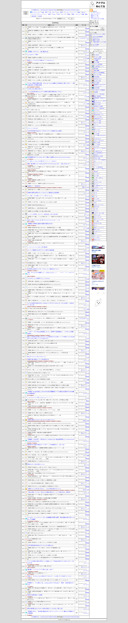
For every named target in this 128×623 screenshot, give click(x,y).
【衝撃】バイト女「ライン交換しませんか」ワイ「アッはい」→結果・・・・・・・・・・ (48, 409)
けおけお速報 (96, 190)
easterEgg (95, 179)
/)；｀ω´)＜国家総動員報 (98, 167)
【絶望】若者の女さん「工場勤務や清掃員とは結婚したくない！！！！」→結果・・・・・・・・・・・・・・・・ (45, 448)
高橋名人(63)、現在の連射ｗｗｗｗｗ (36, 464)
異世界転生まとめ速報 (98, 156)
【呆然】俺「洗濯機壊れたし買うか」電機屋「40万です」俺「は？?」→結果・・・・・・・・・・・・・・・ (44, 31)
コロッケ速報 (86, 103)
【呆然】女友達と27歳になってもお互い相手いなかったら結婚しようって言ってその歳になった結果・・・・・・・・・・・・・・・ (50, 426)
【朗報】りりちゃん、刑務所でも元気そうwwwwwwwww (40, 183)
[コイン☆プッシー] (98, 283)
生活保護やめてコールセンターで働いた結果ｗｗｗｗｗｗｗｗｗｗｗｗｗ (49, 157)
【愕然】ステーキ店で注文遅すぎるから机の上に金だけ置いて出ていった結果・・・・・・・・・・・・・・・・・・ (45, 366)
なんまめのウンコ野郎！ (33, 54)
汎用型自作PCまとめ (98, 118)
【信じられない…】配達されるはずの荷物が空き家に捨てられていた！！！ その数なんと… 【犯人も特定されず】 (50, 103)
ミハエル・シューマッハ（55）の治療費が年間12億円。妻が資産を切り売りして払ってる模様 (51, 518)
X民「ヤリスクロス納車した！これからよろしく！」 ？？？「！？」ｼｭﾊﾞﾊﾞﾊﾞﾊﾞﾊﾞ (50, 273)
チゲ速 (95, 202)
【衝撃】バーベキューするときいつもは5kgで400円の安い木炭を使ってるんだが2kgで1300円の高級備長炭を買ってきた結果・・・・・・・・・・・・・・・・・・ (50, 154)
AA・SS (64, 14)
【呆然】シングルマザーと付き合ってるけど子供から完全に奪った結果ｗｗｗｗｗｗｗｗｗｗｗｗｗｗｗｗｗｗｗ (50, 138)
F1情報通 (96, 92)
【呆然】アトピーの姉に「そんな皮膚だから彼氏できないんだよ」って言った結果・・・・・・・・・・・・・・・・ (46, 28)
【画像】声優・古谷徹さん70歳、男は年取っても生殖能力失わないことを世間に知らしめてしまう (50, 116)
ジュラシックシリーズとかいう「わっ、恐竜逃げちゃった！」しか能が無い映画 (46, 318)
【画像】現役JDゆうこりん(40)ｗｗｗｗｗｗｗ (38, 461)
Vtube (54, 14)
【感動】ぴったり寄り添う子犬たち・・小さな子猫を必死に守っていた (44, 488)
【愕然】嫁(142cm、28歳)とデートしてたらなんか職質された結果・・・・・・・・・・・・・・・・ (42, 344)
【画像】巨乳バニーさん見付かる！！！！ (37, 573)
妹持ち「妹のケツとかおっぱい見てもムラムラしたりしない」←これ (43, 220)
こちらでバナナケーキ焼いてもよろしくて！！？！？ (40, 397)
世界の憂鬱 (96, 70)
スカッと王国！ (96, 198)
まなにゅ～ (96, 225)
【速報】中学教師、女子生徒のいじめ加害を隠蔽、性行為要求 (42, 498)
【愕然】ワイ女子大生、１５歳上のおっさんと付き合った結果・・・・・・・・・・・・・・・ (49, 202)
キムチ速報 (96, 62)
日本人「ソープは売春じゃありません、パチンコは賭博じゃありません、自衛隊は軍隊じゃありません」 (50, 297)
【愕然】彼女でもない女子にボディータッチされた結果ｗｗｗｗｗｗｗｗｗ (45, 311)
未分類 (40, 16)
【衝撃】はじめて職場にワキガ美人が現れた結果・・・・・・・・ (43, 211)
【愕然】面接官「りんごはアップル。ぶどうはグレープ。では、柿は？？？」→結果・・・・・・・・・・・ (46, 199)
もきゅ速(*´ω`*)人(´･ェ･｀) (99, 231)
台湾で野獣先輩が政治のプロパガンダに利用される (40, 545)
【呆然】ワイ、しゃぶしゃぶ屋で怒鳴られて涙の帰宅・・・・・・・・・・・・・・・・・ (48, 125)
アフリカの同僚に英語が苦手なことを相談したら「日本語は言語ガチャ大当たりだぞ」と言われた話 (50, 562)
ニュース (73, 12)
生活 (58, 14)
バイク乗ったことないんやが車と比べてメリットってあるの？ (42, 161)
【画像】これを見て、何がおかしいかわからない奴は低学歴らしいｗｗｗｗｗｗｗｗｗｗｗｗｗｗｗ (50, 440)
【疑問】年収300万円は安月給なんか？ (36, 205)
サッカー (67, 12)
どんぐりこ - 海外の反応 (99, 94)
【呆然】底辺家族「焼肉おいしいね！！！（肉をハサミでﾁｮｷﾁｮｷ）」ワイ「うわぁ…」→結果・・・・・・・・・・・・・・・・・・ (48, 106)
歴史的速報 (96, 171)
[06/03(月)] (71, 10)
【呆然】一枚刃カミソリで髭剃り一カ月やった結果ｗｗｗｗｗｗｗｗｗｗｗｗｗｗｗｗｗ (48, 34)
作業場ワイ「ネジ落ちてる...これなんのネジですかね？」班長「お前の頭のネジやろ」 (50, 583)
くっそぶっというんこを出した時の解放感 (37, 247)
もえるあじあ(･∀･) (97, 138)
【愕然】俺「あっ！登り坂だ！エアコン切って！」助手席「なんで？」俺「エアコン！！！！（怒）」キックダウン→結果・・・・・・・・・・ (49, 552)
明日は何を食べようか (99, 114)
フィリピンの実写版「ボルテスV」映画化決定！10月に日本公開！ (43, 214)
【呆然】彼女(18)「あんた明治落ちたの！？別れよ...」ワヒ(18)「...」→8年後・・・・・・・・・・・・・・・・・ (44, 172)
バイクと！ (96, 194)
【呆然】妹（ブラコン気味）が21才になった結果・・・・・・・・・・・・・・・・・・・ (48, 511)
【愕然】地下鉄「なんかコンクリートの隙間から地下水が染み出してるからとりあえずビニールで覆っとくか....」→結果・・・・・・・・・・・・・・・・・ (50, 436)
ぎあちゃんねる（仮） (98, 217)
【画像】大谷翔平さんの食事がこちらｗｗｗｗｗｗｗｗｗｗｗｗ (42, 57)
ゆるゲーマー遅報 (97, 122)
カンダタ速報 (96, 44)
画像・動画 (84, 14)
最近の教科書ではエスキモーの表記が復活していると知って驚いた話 (45, 608)
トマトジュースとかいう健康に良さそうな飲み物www (40, 287)
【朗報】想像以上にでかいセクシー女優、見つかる (39, 566)
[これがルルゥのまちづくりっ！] (98, 251)
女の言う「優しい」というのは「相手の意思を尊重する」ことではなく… (44, 369)
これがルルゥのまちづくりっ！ (98, 258)
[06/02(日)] (76, 10)
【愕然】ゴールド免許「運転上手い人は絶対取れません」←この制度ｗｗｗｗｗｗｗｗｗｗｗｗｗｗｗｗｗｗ (50, 135)
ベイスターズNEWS (97, 200)
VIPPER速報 (96, 76)
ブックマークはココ (95, 12)
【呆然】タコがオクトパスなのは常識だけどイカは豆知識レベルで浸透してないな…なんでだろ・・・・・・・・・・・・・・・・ (49, 113)
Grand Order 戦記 (96, 274)
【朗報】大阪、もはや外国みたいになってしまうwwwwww (41, 473)
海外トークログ (96, 40)
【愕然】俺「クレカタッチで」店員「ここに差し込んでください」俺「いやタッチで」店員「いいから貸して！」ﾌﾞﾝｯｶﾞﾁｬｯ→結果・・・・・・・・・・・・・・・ (50, 147)
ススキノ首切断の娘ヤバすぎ (34, 538)
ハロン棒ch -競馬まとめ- (98, 177)
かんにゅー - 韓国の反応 (99, 108)
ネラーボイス (86, 52)
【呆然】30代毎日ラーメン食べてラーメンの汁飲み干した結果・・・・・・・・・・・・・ (48, 542)
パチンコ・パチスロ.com (99, 140)
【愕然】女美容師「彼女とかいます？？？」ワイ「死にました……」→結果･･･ (46, 382)
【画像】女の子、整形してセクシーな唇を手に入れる (40, 412)
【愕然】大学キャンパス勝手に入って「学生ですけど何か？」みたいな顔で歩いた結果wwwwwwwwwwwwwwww (47, 167)
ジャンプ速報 (96, 221)
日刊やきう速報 (97, 158)
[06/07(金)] (48, 10)
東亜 (79, 12)
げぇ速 (95, 233)
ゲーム (40, 14)
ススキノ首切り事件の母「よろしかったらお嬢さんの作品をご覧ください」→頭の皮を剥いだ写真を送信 (50, 84)
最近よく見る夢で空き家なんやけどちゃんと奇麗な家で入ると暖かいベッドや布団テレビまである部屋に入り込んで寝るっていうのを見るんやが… (50, 337)
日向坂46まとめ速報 (98, 106)
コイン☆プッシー (96, 290)
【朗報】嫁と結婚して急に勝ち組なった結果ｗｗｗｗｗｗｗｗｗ (42, 347)
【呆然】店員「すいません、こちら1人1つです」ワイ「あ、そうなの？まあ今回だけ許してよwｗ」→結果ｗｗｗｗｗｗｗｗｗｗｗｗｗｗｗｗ (50, 376)
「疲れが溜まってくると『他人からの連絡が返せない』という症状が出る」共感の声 (48, 492)
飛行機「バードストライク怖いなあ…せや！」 (41, 569)
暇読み (87, 400)
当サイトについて (95, 14)
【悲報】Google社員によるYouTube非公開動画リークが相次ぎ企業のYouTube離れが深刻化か (50, 392)
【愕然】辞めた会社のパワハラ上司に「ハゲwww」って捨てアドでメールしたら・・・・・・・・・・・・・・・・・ (45, 244)
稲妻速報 (87, 28)
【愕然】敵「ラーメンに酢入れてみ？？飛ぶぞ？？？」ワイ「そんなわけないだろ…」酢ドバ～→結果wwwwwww (50, 598)
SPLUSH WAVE (95, 276)
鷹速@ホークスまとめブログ (99, 227)
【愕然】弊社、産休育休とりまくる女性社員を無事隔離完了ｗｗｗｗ (43, 281)
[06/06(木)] (54, 10)
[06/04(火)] (65, 10)
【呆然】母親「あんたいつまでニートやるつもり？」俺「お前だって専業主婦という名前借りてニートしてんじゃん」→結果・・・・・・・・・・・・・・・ (50, 230)
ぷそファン (96, 124)
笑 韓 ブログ (97, 131)
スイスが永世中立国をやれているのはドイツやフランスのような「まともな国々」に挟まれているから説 (50, 304)
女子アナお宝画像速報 (98, 36)
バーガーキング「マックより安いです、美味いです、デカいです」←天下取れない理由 (47, 399)
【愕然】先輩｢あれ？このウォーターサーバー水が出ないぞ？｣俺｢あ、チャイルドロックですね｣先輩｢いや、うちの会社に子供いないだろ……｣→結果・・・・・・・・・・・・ (50, 529)
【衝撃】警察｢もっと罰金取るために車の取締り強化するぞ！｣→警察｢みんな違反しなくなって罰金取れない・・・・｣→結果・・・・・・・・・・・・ (50, 328)
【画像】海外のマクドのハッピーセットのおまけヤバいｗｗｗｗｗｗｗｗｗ (45, 350)
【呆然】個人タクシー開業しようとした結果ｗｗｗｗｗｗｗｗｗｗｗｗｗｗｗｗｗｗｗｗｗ (48, 189)
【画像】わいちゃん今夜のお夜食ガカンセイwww (39, 601)
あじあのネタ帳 (97, 80)
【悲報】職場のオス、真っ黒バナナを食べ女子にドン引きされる (42, 77)
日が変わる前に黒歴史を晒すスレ (35, 89)
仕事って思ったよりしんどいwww (35, 533)
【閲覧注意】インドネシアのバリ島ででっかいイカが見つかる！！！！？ (44, 122)
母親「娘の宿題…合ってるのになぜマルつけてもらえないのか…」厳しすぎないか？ (48, 163)
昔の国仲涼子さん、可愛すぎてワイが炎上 (37, 263)
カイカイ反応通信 (98, 64)
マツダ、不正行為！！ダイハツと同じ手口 (37, 454)
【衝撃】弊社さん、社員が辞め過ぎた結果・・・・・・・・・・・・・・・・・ (46, 208)
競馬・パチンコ (76, 14)
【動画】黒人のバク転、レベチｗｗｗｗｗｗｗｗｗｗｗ (40, 325)
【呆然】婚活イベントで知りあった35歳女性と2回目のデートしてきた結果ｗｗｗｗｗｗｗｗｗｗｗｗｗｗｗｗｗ (50, 495)
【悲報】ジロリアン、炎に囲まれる (37, 51)
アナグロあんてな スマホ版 (97, 18)
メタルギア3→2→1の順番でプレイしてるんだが (38, 278)
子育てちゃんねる (97, 215)
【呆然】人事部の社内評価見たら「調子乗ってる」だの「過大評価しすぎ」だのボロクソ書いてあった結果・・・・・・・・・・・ (50, 592)
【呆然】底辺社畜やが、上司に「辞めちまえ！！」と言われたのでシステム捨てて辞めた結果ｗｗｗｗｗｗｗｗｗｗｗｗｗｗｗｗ (50, 477)
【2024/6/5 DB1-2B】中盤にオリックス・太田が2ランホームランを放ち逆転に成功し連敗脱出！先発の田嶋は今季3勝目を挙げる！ (50, 38)
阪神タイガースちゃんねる (98, 219)
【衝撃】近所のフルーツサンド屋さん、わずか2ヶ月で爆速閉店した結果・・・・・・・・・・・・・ (43, 548)
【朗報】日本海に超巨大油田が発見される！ (40, 223)
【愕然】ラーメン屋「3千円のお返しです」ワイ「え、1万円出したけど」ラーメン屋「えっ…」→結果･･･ (50, 294)
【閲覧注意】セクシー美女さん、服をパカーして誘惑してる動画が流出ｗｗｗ (45, 150)
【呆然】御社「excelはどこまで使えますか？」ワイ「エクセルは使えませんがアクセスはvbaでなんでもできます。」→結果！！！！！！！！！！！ (50, 470)
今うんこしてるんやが (32, 128)
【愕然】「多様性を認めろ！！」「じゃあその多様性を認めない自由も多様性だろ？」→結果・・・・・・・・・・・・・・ (48, 176)
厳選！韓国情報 (97, 96)
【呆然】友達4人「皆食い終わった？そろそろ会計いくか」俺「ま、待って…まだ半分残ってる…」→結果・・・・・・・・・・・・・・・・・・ (50, 290)
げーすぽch (96, 208)
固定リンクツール (95, 17)
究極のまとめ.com (97, 239)
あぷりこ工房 (95, 260)
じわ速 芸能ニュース (99, 66)
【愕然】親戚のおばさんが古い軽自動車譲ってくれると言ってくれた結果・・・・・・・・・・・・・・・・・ (44, 314)
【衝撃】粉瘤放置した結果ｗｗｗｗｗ (36, 180)
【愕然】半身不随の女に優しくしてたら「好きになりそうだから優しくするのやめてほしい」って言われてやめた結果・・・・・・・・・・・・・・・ (50, 429)
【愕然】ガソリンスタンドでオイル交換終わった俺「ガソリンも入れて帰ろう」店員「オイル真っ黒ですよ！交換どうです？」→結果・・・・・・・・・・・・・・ (50, 523)
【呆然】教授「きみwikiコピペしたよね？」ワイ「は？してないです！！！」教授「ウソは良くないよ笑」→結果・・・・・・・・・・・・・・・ (50, 363)
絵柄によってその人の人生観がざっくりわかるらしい (41, 60)
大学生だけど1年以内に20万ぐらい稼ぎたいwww (38, 372)
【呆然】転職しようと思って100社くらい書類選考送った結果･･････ (43, 480)
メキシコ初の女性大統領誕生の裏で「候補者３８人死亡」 (41, 483)
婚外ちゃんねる (96, 39)
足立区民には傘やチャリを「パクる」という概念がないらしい (43, 269)
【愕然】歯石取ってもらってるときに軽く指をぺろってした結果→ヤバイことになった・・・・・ (50, 580)
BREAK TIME (86, 420)
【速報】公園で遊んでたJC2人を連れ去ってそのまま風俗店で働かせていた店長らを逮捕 (48, 385)
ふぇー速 (95, 196)
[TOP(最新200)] (35, 10)
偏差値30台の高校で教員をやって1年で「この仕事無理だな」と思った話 (45, 444)
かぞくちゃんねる (98, 116)
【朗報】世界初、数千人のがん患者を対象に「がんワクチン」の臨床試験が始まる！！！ (48, 526)
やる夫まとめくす (98, 78)
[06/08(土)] (43, 10)
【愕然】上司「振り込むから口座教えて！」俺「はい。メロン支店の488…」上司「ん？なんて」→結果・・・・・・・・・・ (50, 588)
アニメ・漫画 (47, 14)
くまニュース (86, 61)
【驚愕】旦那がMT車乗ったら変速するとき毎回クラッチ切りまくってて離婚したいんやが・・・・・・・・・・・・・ (48, 514)
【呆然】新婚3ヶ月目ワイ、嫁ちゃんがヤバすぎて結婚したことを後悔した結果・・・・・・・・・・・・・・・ (45, 48)
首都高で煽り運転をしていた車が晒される (38, 359)
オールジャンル (36, 12)
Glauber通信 (96, 82)
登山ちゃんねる (97, 104)
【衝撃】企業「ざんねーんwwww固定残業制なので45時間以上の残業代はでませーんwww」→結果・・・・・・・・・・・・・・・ (50, 234)
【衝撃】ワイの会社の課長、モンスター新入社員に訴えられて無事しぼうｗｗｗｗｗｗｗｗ (48, 322)
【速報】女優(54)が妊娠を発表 (34, 240)
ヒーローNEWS (96, 237)
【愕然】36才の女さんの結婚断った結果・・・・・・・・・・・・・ (43, 406)
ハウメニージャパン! (98, 162)
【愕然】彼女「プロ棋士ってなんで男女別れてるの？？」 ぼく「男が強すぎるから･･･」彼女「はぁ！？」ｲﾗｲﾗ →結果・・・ (50, 256)
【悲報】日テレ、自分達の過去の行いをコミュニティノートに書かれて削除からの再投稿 (50, 612)
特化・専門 (44, 12)
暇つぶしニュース (85, 45)
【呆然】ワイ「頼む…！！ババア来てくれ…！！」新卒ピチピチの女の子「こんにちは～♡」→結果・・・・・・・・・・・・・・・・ (50, 217)
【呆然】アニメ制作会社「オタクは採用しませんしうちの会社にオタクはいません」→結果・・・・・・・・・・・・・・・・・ (48, 70)
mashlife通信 (96, 87)
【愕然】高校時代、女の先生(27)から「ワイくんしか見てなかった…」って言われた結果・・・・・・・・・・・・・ (47, 353)
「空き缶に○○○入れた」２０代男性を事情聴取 (38, 144)
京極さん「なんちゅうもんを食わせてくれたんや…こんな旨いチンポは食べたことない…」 (50, 576)
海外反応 (34, 16)
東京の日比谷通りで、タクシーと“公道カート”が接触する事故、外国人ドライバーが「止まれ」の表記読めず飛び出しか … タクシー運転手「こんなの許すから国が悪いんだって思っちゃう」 (50, 95)
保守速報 (96, 68)
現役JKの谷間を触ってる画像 (34, 595)
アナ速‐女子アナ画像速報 (99, 89)
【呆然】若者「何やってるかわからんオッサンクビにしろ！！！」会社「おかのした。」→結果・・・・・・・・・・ (49, 536)
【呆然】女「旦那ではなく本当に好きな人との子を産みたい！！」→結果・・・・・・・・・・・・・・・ (44, 416)
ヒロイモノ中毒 (97, 74)
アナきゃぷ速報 (97, 57)
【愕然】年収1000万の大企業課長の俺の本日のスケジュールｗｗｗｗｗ (44, 284)
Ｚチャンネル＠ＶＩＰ (98, 235)
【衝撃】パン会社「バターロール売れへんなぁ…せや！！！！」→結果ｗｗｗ (45, 253)
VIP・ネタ (52, 12)
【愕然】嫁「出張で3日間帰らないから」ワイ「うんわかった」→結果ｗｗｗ (45, 119)
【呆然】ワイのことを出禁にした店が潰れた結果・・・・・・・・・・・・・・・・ (47, 80)
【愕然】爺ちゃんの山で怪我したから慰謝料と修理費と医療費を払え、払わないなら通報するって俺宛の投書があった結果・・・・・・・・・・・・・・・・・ (50, 505)
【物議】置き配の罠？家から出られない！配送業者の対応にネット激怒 (44, 227)
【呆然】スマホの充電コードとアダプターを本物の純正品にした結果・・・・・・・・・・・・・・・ (43, 64)
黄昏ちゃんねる (85, 187)
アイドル (34, 14)
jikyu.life (87, 110)
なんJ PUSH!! (96, 146)
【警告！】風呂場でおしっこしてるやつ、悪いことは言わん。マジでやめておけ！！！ (47, 300)
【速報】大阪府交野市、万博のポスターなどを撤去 (39, 45)
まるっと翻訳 (96, 175)
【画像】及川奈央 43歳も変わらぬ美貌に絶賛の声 (39, 432)
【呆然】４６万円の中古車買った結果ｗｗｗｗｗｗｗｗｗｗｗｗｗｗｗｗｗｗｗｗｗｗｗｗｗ (49, 423)
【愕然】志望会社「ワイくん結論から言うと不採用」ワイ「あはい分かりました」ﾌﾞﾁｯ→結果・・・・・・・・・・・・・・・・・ (48, 74)
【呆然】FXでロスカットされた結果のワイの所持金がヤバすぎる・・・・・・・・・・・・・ (49, 486)
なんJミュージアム (98, 112)
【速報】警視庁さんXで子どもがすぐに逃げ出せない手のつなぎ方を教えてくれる (46, 508)
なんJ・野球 (60, 12)
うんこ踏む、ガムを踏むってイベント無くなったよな (40, 195)
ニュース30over (96, 173)
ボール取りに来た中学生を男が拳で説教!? (37, 308)
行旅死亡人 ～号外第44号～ (34, 186)
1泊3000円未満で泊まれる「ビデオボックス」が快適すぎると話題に (44, 131)
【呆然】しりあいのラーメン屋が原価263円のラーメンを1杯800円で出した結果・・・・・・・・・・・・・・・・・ (45, 558)
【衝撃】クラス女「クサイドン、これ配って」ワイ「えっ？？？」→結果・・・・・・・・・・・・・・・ (44, 42)
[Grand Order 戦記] (98, 268)
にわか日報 (86, 96)
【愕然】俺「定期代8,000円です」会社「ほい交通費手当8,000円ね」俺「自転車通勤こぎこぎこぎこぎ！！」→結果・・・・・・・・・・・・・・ (50, 237)
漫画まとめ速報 (97, 142)
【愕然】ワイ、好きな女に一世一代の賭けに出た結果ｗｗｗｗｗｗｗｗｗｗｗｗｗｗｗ (47, 451)
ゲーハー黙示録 (97, 144)
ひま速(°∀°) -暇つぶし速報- (99, 213)
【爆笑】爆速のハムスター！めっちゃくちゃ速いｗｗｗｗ (41, 419)
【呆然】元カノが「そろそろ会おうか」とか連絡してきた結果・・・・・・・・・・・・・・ (49, 555)
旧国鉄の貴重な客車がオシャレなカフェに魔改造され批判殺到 (43, 192)
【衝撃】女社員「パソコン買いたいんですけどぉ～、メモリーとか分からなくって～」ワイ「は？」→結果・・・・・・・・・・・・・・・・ (50, 605)
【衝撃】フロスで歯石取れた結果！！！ (36, 67)
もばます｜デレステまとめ (98, 204)
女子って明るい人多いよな (33, 109)
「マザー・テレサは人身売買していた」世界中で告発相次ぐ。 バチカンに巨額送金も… (50, 332)
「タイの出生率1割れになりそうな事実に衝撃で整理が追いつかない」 (45, 91)
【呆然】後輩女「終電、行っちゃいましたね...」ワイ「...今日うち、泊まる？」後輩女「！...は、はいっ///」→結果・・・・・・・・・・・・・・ (51, 266)
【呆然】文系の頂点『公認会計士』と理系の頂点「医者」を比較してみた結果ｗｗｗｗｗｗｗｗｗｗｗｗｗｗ (50, 388)
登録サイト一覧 (94, 15)
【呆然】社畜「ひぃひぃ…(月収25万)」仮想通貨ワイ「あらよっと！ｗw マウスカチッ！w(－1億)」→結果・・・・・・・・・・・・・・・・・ (50, 403)
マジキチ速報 (86, 58)
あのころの (86, 214)
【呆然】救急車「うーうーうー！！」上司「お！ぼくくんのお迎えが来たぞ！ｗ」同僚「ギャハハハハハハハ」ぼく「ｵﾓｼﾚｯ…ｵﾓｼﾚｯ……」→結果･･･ (50, 458)
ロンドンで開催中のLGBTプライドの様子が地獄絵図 (40, 250)
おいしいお (95, 45)
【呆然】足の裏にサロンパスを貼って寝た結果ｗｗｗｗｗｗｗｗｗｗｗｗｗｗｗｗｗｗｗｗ (48, 141)
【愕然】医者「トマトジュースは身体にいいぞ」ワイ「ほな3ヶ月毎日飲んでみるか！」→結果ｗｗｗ (50, 259)
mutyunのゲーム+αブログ (98, 188)
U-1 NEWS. (96, 55)
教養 (69, 14)
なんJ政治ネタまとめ (98, 151)
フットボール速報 (97, 120)
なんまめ (87, 55)
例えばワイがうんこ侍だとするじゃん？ (36, 356)
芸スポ (83, 12)
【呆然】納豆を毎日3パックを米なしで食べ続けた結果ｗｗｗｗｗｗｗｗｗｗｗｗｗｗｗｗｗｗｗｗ (50, 340)
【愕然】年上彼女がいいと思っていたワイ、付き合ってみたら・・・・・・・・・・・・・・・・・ (50, 467)
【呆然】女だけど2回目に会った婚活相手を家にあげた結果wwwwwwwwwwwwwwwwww (48, 501)
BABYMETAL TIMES (98, 223)
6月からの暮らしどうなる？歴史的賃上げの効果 (38, 379)
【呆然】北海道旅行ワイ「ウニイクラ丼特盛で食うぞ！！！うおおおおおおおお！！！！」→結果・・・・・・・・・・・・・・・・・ (49, 99)
